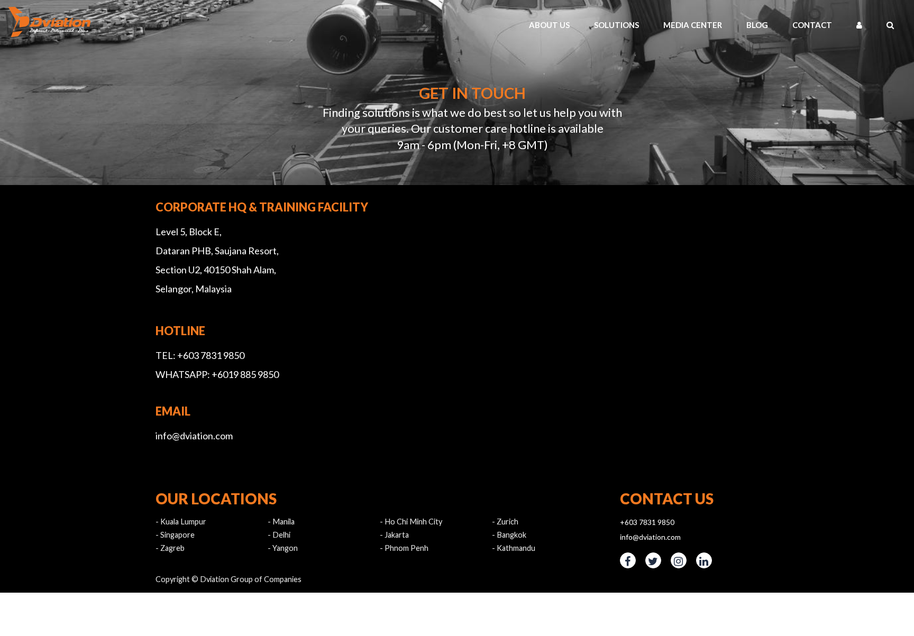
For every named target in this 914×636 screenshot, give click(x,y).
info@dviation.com (194, 435)
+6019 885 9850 (245, 374)
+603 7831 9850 (210, 355)
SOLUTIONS (694, 25)
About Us (640, 25)
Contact (850, 25)
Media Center (758, 25)
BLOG (808, 25)
